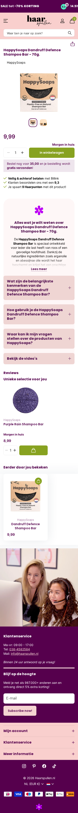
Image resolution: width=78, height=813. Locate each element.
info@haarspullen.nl (24, 653)
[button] (71, 44)
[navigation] (32, 122)
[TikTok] (54, 766)
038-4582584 (19, 649)
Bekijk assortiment (5, 21)
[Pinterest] (34, 766)
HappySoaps (16, 62)
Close (39, 731)
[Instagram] (24, 766)
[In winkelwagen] (33, 450)
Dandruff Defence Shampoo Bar (25, 526)
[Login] (62, 21)
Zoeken (70, 33)
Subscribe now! (20, 711)
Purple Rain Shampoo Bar (23, 424)
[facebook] (44, 766)
